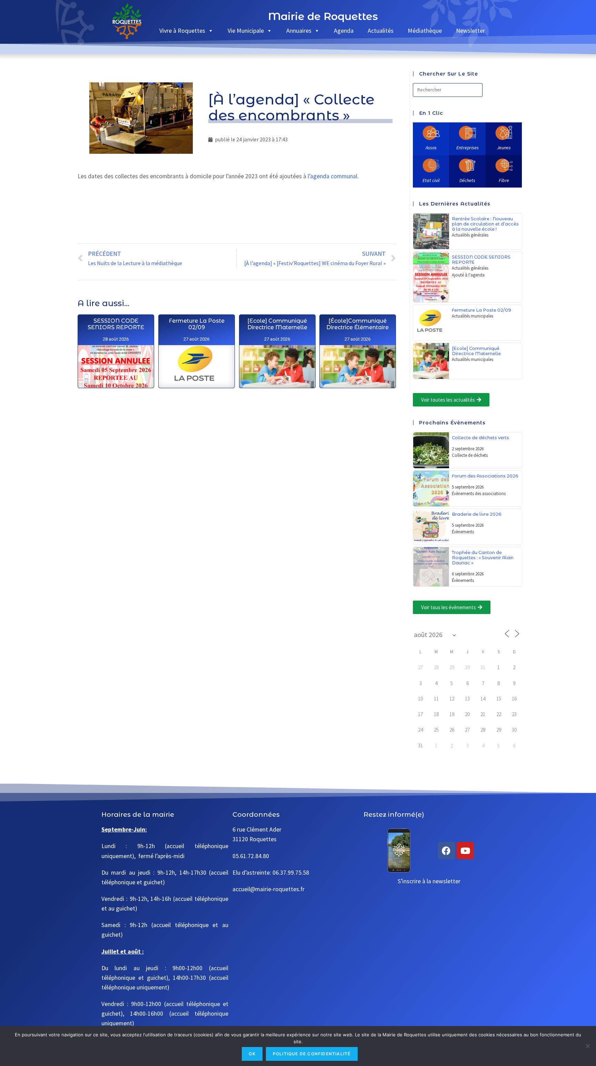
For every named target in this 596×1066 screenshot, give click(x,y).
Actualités (381, 30)
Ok (252, 1053)
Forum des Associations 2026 (485, 476)
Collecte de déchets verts (480, 437)
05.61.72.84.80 (250, 856)
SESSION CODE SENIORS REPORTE (115, 324)
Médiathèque (425, 30)
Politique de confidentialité (312, 1053)
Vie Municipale (246, 30)
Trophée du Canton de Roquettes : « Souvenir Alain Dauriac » (483, 557)
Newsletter (470, 30)
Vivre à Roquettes (182, 30)
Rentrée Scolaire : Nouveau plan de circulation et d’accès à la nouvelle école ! (485, 224)
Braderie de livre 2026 (476, 514)
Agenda (344, 30)
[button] (451, 399)
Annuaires (298, 30)
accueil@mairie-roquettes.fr (268, 889)
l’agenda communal (332, 176)
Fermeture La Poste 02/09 (196, 324)
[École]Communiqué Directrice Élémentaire (357, 324)
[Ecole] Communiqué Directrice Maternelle (277, 324)
